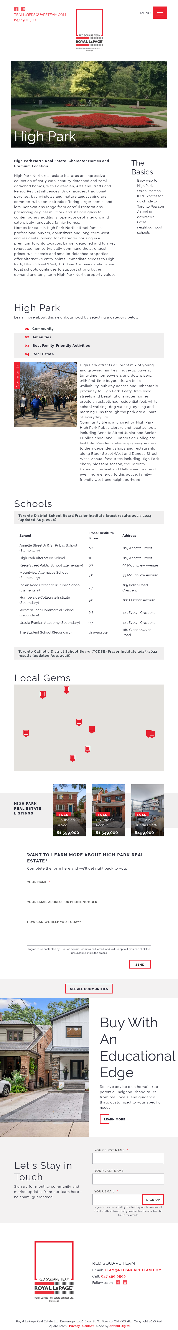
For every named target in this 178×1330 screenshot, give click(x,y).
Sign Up (153, 1199)
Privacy (74, 1325)
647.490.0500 (25, 19)
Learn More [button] (114, 1119)
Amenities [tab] (38, 336)
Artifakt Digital (119, 1325)
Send (140, 964)
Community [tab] (39, 328)
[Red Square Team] (89, 30)
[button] (26, 733)
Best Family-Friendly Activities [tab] (57, 345)
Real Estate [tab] (39, 353)
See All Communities (89, 989)
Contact (88, 1325)
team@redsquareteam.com (37, 14)
